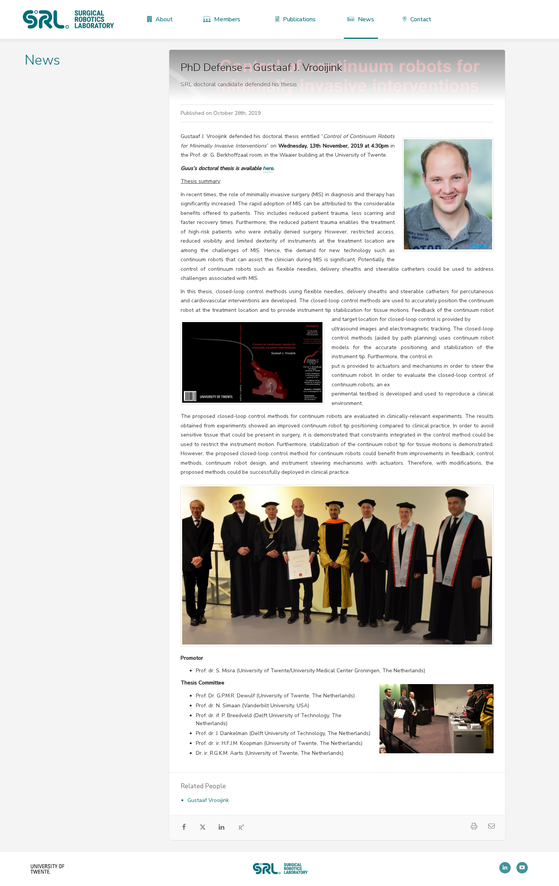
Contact (420, 19)
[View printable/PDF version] (474, 827)
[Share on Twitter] (203, 828)
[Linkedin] (505, 867)
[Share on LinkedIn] (221, 827)
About (163, 19)
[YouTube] (522, 867)
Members (226, 19)
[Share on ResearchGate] (241, 827)
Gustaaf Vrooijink (208, 800)
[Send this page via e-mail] (491, 827)
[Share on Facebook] (184, 827)
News (365, 19)
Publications (298, 19)
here (268, 168)
